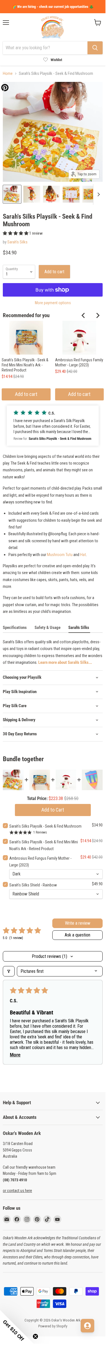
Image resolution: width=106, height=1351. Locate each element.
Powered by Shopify (52, 1326)
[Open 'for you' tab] (87, 1325)
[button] (16, 233)
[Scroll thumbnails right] (97, 194)
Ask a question (77, 935)
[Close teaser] (35, 1336)
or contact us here (17, 1190)
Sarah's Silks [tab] (79, 627)
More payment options (53, 303)
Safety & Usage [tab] (47, 627)
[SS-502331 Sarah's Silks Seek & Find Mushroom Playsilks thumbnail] (12, 194)
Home (8, 73)
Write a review (77, 923)
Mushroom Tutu (60, 554)
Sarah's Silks (17, 242)
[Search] (95, 47)
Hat (83, 554)
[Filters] (9, 971)
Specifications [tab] (15, 627)
